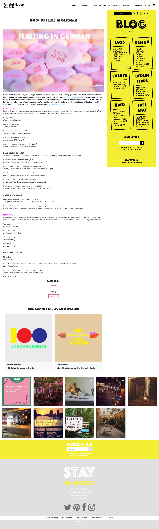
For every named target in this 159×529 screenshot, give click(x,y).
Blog (147, 5)
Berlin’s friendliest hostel (74, 97)
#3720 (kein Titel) (82, 518)
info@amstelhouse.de (79, 492)
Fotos (107, 5)
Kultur (53, 286)
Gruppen (97, 5)
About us (110, 518)
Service (116, 5)
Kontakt (138, 5)
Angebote (86, 5)
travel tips (53, 296)
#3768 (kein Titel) (67, 518)
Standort (127, 5)
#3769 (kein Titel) (97, 518)
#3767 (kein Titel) (52, 518)
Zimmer (75, 5)
